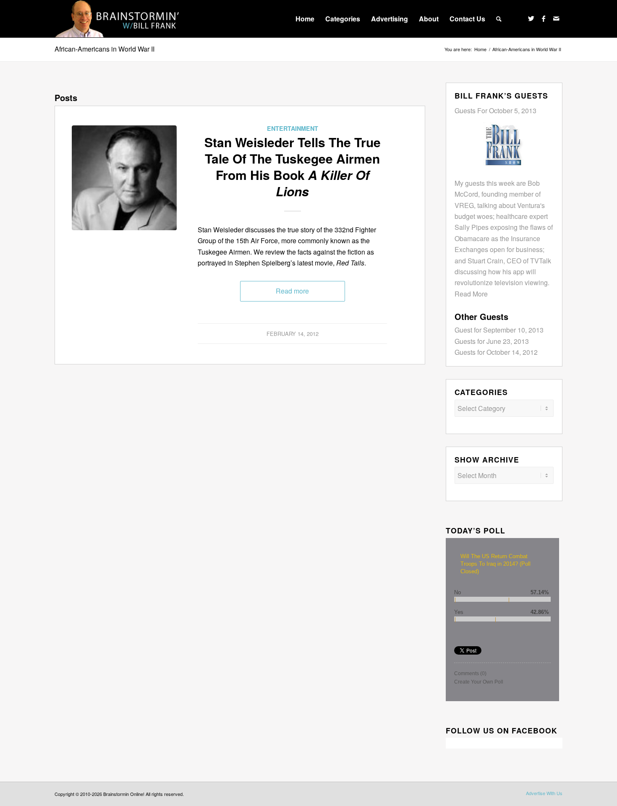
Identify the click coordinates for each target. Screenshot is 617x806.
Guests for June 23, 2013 (492, 341)
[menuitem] (305, 18)
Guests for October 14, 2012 (496, 352)
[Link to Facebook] (543, 18)
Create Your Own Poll (478, 682)
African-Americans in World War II (104, 49)
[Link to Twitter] (531, 18)
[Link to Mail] (556, 18)
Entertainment (292, 128)
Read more (292, 291)
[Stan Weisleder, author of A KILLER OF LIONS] (124, 177)
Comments (470, 673)
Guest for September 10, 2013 (499, 330)
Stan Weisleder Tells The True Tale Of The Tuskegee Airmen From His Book (292, 166)
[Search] (499, 18)
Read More (471, 294)
